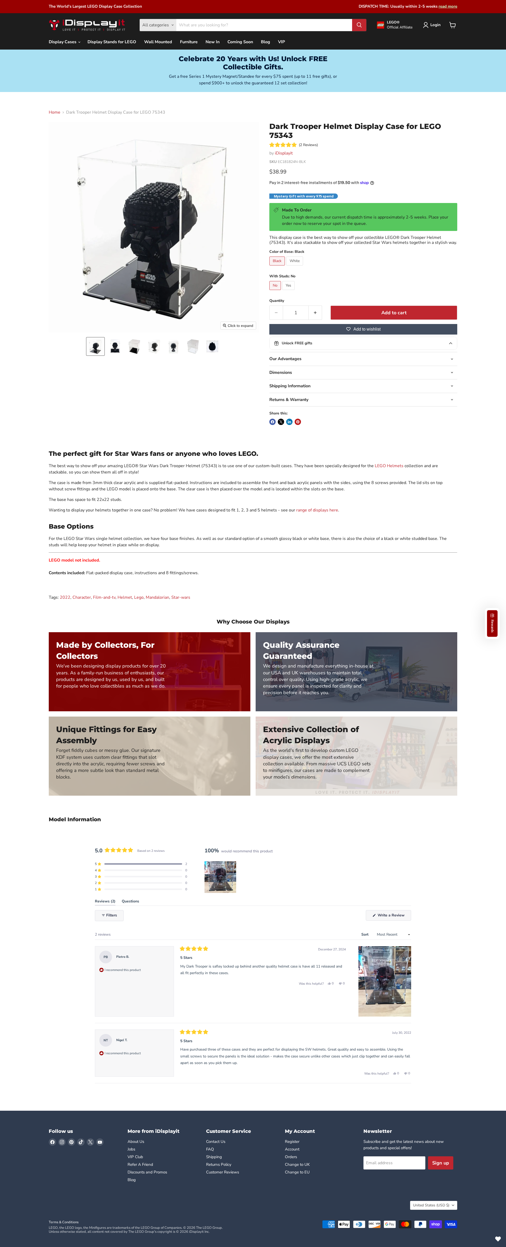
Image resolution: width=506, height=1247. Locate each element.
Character (81, 597)
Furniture (189, 42)
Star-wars (180, 597)
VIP (281, 42)
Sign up (440, 1163)
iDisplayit (284, 153)
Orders (291, 1156)
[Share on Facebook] (272, 422)
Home (54, 112)
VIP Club (135, 1156)
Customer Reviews (222, 1172)
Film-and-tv (104, 597)
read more (448, 6)
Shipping (214, 1156)
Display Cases (63, 42)
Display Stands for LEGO (111, 42)
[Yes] (289, 291)
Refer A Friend (140, 1164)
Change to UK (298, 1164)
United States (431, 1205)
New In (213, 42)
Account (292, 1149)
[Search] (359, 25)
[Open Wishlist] (498, 1239)
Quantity (276, 301)
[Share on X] (281, 422)
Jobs (131, 1149)
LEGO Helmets (389, 466)
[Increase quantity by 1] (315, 313)
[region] (221, 877)
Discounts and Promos (147, 1172)
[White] (295, 267)
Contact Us (215, 1141)
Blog (265, 42)
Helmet (125, 597)
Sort (365, 934)
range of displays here (317, 510)
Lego (139, 597)
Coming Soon (240, 42)
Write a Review (394, 916)
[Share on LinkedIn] (289, 422)
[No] (275, 291)
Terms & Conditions (64, 1222)
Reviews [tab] (105, 902)
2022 (65, 597)
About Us (136, 1141)
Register (292, 1141)
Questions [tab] (130, 902)
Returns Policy (218, 1164)
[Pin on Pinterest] (298, 422)
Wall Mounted (158, 42)
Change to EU (298, 1172)
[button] (95, 346)
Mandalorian (157, 597)
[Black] (277, 267)
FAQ (210, 1149)
